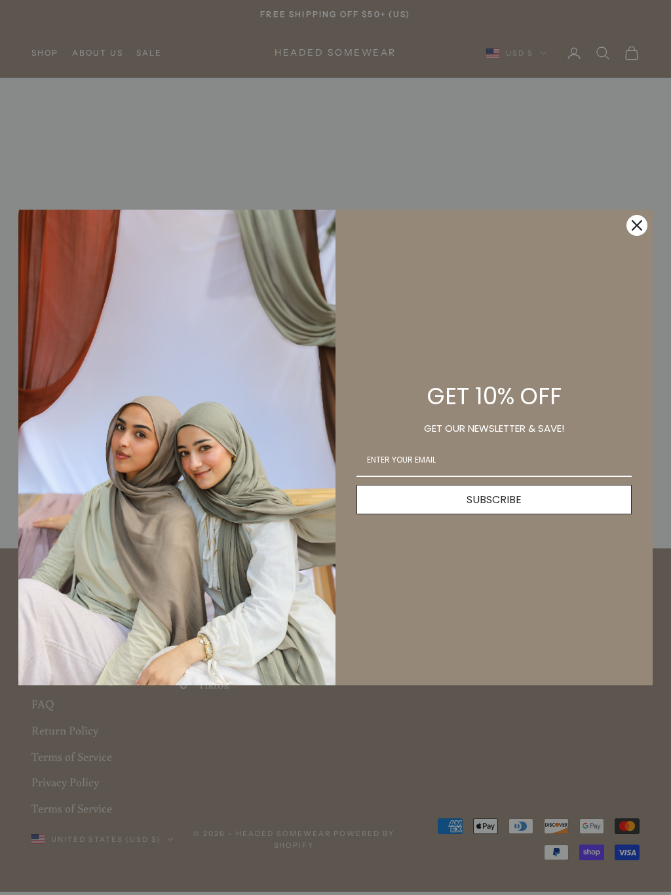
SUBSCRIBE (494, 499)
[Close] (637, 225)
